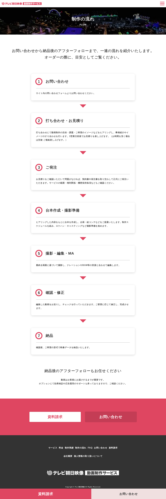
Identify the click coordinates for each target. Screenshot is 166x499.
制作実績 (69, 448)
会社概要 (68, 456)
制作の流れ (80, 448)
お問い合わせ (100, 448)
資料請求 (113, 448)
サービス (53, 448)
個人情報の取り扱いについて (88, 456)
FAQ (90, 448)
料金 (61, 448)
